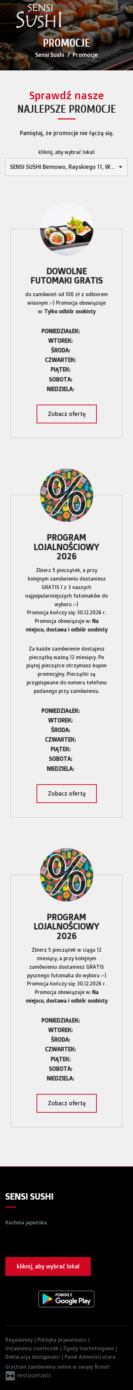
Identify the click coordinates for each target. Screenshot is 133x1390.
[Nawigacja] (120, 17)
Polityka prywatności (62, 1340)
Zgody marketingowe (89, 1348)
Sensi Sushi (49, 54)
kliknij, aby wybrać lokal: (66, 152)
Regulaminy (19, 1340)
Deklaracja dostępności (33, 1357)
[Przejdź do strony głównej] (39, 16)
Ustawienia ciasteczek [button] (32, 1348)
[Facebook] (10, 1243)
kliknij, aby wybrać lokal (48, 1266)
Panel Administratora (90, 1357)
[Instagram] (25, 1243)
